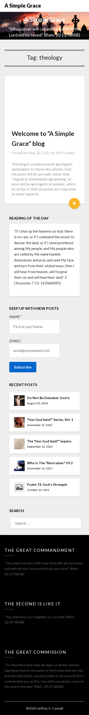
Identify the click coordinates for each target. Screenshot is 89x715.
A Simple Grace (23, 5)
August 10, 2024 (37, 403)
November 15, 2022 (39, 425)
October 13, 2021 (38, 490)
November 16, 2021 (39, 468)
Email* (15, 341)
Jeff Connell (65, 153)
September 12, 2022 (40, 446)
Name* (15, 317)
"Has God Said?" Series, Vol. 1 (50, 420)
